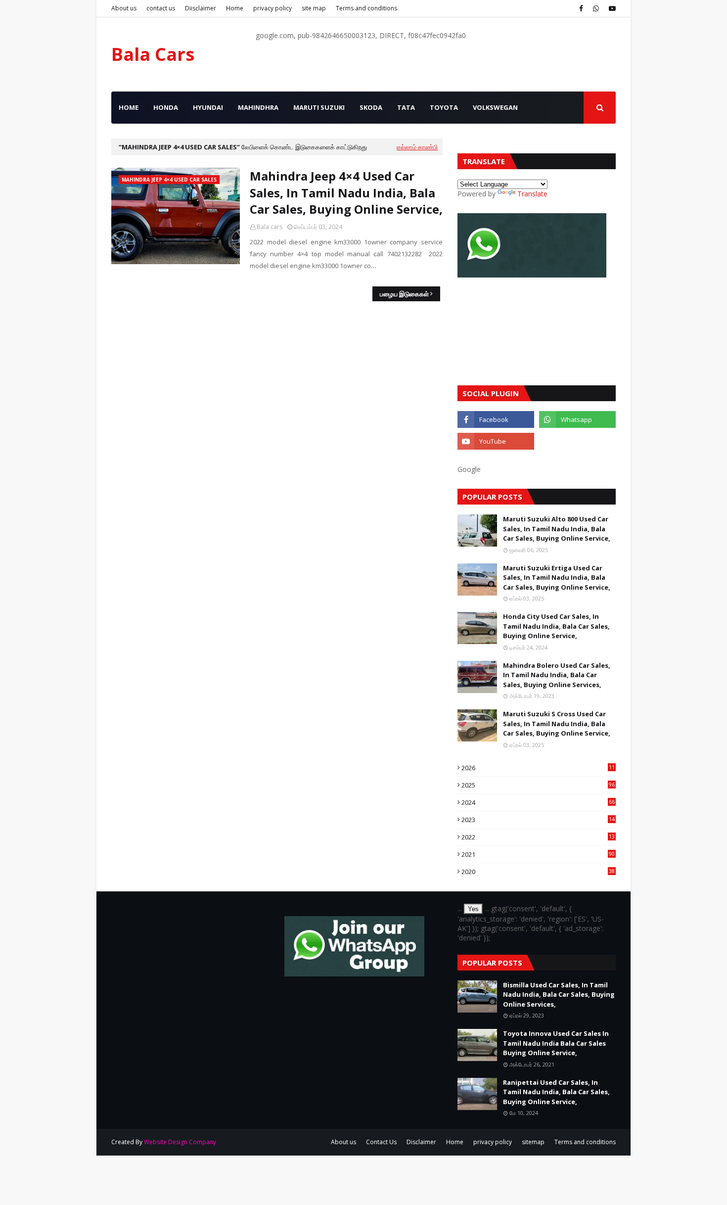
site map (314, 8)
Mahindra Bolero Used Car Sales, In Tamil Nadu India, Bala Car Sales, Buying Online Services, (556, 675)
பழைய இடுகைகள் (404, 293)
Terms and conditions (366, 8)
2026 (538, 767)
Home (234, 8)
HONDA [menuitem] (165, 107)
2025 (538, 785)
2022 (538, 837)
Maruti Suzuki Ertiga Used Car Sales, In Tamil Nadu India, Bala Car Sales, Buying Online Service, (556, 577)
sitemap (533, 1142)
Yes (473, 909)
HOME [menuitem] (128, 107)
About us (123, 8)
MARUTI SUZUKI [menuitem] (319, 107)
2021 (538, 854)
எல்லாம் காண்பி (417, 146)
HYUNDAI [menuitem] (208, 107)
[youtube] (611, 8)
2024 (538, 802)
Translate (532, 193)
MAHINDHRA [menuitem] (258, 107)
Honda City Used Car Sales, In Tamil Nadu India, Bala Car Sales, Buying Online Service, (556, 626)
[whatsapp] (596, 8)
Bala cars (269, 227)
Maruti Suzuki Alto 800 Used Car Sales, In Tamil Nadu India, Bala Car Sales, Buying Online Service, (556, 528)
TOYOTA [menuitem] (444, 107)
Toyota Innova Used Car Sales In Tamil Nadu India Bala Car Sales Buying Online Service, (556, 1043)
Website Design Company (180, 1142)
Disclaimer (421, 1142)
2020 (538, 871)
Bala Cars (152, 54)
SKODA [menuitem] (371, 107)
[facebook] (581, 8)
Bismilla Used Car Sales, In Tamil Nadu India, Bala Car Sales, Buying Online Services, (559, 994)
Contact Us (381, 1142)
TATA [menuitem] (406, 107)
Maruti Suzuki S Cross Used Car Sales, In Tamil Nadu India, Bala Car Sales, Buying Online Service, (556, 723)
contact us (160, 8)
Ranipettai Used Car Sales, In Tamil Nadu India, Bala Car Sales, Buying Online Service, (556, 1092)
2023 (538, 819)
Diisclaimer (200, 8)
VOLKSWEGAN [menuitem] (495, 107)
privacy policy (272, 8)
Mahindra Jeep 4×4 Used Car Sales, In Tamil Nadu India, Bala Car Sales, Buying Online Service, (346, 192)
